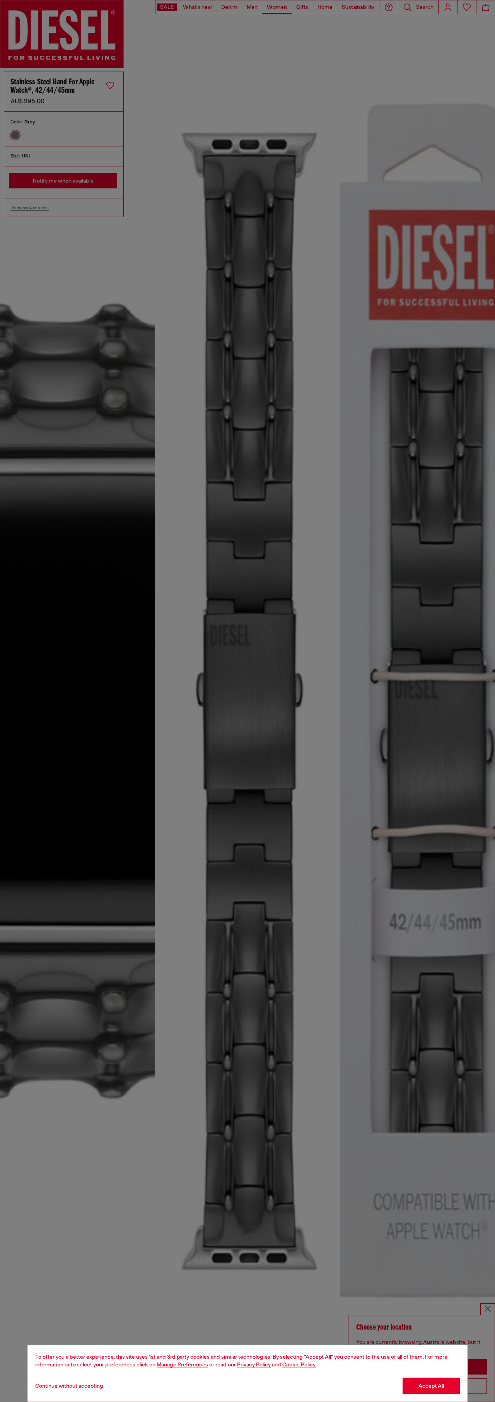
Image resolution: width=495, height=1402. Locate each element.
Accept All (431, 1386)
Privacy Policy (254, 1364)
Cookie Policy (299, 1364)
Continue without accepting (69, 1386)
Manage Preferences (182, 1364)
